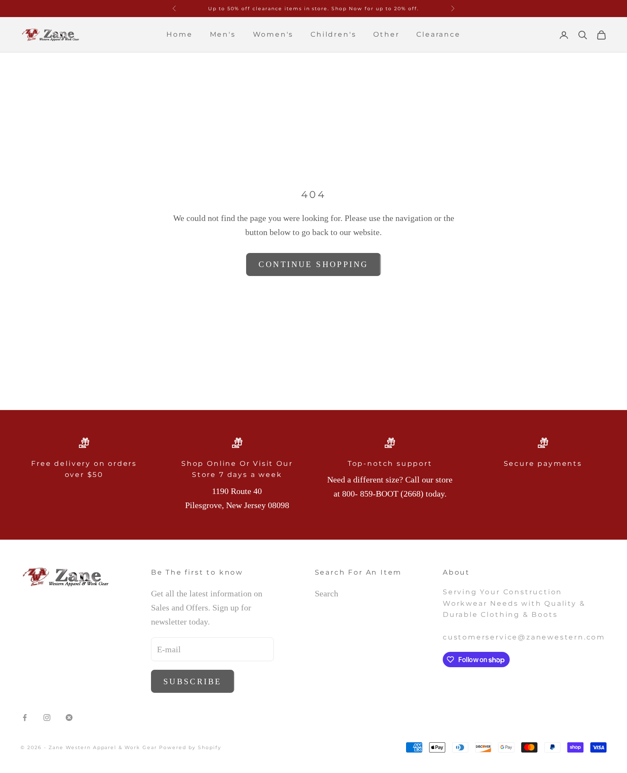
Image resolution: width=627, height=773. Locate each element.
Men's (223, 34)
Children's (333, 34)
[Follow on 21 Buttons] (69, 717)
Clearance (438, 34)
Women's (273, 34)
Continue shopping (313, 264)
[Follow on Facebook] (24, 717)
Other (386, 34)
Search (326, 593)
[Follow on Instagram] (47, 717)
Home (179, 34)
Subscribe (192, 681)
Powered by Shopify (190, 747)
